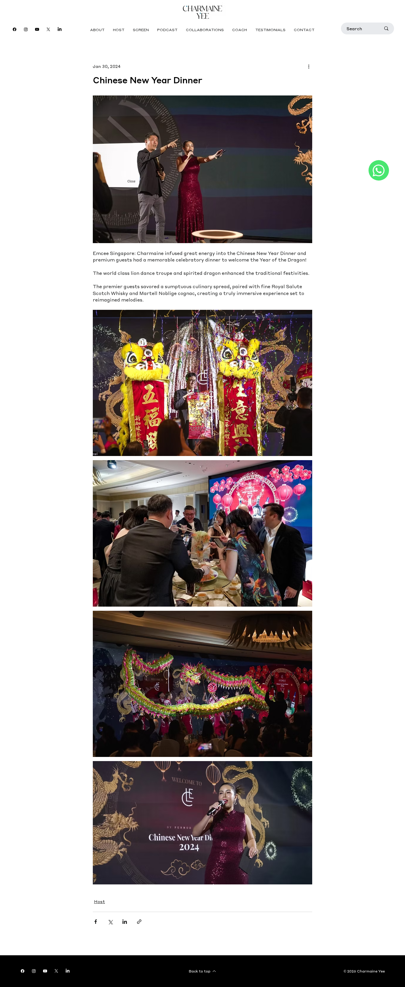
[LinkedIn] (59, 29)
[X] (48, 29)
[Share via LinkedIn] (124, 921)
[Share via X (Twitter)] (110, 921)
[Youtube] (37, 29)
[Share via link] (139, 921)
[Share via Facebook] (95, 921)
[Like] (379, 170)
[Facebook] (14, 29)
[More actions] (308, 66)
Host (99, 901)
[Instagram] (25, 29)
